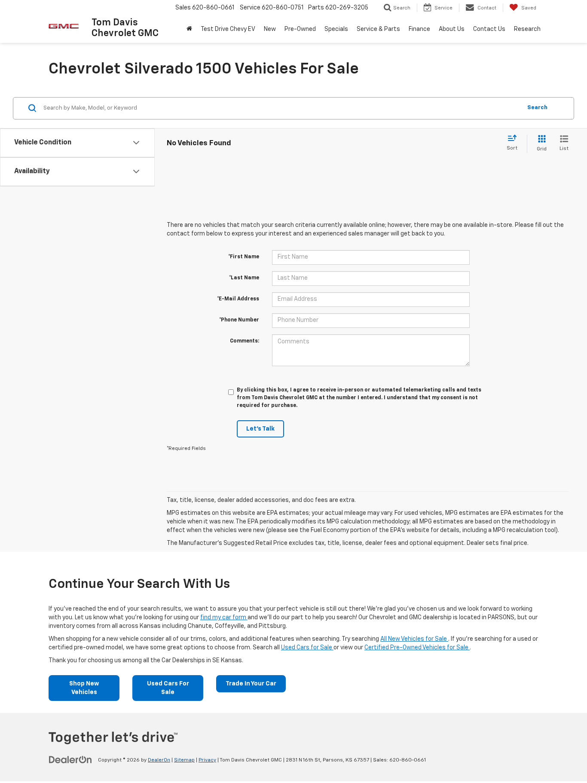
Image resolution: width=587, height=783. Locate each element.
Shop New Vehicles (84, 688)
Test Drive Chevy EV (228, 29)
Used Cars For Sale (168, 688)
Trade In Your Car (251, 684)
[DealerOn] (70, 760)
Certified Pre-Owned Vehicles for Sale (417, 648)
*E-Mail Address (238, 299)
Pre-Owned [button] (300, 29)
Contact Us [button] (489, 29)
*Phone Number (239, 320)
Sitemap (184, 760)
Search (537, 107)
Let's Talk (260, 429)
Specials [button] (336, 29)
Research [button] (527, 29)
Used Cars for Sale (307, 648)
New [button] (270, 29)
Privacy (207, 760)
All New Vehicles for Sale (414, 639)
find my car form (224, 618)
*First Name (243, 257)
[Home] (189, 29)
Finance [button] (419, 29)
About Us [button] (452, 29)
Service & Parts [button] (378, 29)
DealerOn (159, 760)
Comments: (244, 341)
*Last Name (244, 278)
